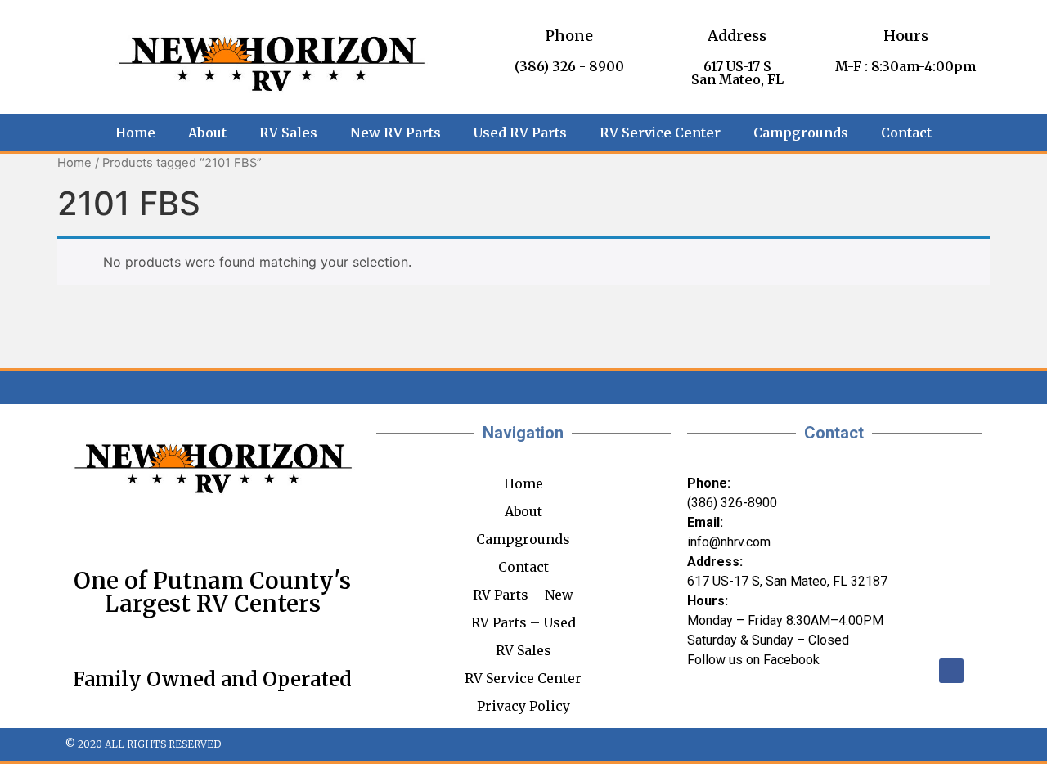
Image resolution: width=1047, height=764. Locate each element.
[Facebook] (951, 670)
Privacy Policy (523, 706)
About (207, 132)
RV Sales (288, 132)
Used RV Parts (520, 132)
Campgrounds (800, 132)
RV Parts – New (523, 594)
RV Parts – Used (523, 622)
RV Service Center (660, 132)
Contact (906, 132)
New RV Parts (395, 132)
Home (135, 132)
